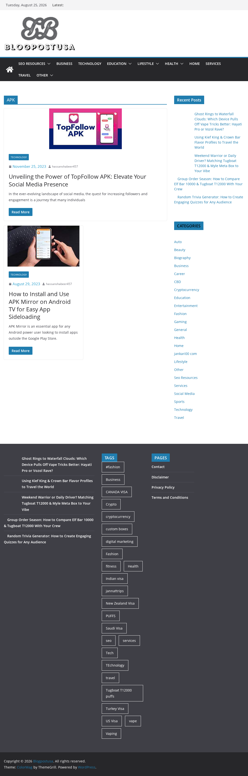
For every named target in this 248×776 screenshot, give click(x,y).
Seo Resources (31, 63)
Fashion (180, 313)
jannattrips (115, 591)
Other (42, 75)
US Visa (112, 721)
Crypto (111, 504)
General (180, 329)
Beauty (179, 249)
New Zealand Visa (120, 603)
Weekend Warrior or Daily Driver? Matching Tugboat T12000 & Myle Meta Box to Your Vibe (57, 503)
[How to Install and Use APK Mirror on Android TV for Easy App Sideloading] (43, 246)
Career (179, 273)
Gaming (180, 321)
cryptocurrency (118, 516)
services (129, 640)
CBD (177, 281)
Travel (24, 75)
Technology (89, 63)
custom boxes (117, 529)
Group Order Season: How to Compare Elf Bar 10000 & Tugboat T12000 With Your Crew (208, 184)
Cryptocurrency (186, 289)
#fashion (113, 467)
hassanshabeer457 (65, 166)
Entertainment (186, 305)
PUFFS (111, 616)
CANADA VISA (117, 492)
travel (110, 678)
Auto (178, 241)
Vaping (111, 733)
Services (213, 63)
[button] (48, 63)
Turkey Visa (115, 708)
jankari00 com (185, 353)
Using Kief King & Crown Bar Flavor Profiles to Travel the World (217, 142)
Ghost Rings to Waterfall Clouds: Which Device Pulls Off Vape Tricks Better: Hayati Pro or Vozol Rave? (57, 464)
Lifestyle (146, 63)
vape (133, 721)
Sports (179, 401)
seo (108, 640)
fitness (111, 566)
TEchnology (115, 665)
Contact (158, 466)
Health (171, 63)
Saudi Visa (114, 628)
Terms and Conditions (170, 497)
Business (64, 63)
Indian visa (115, 578)
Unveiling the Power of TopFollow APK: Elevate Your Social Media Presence (77, 180)
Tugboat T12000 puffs (119, 693)
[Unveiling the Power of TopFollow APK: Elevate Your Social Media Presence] (85, 128)
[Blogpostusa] (10, 69)
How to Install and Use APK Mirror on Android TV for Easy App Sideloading (40, 305)
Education (116, 63)
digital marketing (119, 541)
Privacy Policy (163, 487)
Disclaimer (160, 477)
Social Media (184, 393)
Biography (182, 257)
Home (194, 63)
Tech (110, 653)
